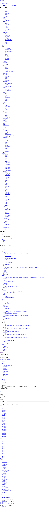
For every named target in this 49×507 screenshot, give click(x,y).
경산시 (2, 448)
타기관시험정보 (9, 337)
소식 (6, 155)
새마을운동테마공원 (8, 90)
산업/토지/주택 (5, 333)
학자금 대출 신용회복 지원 (6, 264)
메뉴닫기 (1, 352)
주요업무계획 (6, 70)
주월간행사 (4, 305)
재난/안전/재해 (5, 332)
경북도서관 (3, 435)
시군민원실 (28, 253)
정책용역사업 (5, 272)
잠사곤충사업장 (7, 164)
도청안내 (4, 314)
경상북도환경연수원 (4, 479)
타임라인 (12, 340)
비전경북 (4, 316)
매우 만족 (3, 404)
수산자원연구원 (7, 175)
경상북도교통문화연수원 (5, 474)
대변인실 (3, 408)
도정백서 (6, 318)
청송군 (2, 449)
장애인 (6, 181)
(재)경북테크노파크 (4, 464)
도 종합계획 (6, 68)
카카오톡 (12, 503)
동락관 (10, 331)
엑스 (10, 503)
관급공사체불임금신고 (38, 257)
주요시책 (4, 276)
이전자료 (7, 303)
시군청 (1, 438)
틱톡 (13, 503)
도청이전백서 (6, 148)
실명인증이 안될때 (5, 351)
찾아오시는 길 (30, 315)
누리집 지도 (4, 346)
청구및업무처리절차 (7, 48)
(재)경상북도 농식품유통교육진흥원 (6, 490)
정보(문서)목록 (6, 55)
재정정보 (6, 158)
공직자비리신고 (7, 36)
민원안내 (4, 252)
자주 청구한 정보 (7, 59)
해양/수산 (4, 327)
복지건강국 (3, 419)
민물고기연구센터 (22, 328)
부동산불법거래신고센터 (44, 257)
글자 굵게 (1, 359)
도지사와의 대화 (7, 20)
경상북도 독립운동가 (8, 134)
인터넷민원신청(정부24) (12, 253)
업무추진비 (4, 271)
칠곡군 (2, 454)
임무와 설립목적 (7, 138)
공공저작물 (4, 273)
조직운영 (4, 319)
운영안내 (6, 98)
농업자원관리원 (24, 325)
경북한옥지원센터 (24, 334)
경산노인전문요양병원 (4, 471)
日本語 (4, 249)
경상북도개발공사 (4, 465)
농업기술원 (3, 424)
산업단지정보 (7, 224)
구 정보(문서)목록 (7, 57)
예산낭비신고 (6, 26)
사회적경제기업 (7, 214)
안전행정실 (3, 412)
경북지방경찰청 (4, 463)
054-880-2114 (3, 497)
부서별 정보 (16, 315)
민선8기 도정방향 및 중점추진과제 (9, 71)
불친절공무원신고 (7, 37)
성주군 (2, 453)
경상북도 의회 (2, 3)
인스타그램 (6, 503)
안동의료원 (3, 484)
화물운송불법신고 (25, 257)
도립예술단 (7, 186)
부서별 (1, 405)
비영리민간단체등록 (7, 106)
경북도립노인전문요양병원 (5, 470)
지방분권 (4, 280)
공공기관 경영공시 (5, 274)
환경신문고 (6, 22)
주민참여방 (3, 372)
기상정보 (6, 191)
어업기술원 (7, 174)
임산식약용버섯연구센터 (8, 170)
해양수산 (7, 328)
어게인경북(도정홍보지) (6, 302)
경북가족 (6, 142)
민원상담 (6, 19)
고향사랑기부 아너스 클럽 (8, 86)
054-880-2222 (10, 497)
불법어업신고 (21, 257)
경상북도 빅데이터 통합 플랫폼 (9, 135)
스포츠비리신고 (12, 258)
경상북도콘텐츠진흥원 (4, 485)
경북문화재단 (3, 481)
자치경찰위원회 (4, 436)
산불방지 (6, 205)
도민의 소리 (4, 290)
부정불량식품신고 (7, 257)
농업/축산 (4, 324)
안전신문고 (7, 29)
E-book (5, 119)
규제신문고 (6, 23)
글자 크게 (4, 359)
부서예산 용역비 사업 (7, 84)
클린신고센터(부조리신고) (8, 35)
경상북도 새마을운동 (5, 287)
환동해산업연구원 (4, 483)
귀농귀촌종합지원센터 (19, 325)
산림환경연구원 (7, 167)
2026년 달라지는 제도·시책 (34, 277)
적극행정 (6, 96)
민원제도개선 (6, 30)
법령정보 (6, 77)
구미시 (2, 444)
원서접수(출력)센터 (8, 208)
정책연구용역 (5, 284)
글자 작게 (6, 359)
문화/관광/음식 (5, 330)
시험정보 (4, 336)
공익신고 (6, 33)
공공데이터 (7, 343)
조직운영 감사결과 (7, 151)
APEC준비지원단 (4, 421)
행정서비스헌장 (5, 278)
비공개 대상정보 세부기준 (8, 49)
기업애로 (6, 225)
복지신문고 (15, 258)
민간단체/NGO (5, 296)
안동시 (2, 443)
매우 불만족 (13, 404)
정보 (6, 203)
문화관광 (6, 184)
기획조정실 (3, 411)
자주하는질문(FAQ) (8, 209)
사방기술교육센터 (4, 434)
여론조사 (4, 295)
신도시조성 (7, 199)
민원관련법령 (25, 253)
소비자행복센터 (7, 215)
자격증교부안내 (7, 13)
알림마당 (6, 112)
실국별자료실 (6, 121)
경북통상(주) (3, 492)
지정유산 (6, 187)
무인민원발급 (6, 16)
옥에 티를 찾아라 (10, 291)
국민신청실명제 (7, 80)
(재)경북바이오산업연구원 (5, 487)
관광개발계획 (13, 277)
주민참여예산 (7, 157)
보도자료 (6, 116)
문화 (8, 331)
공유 (9, 359)
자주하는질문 (6, 14)
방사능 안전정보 (7, 173)
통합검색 (1, 245)
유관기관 (1, 459)
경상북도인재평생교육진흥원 (5, 489)
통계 (9, 343)
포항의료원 (3, 486)
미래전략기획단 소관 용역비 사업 (9, 83)
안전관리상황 (7, 193)
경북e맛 (18, 331)
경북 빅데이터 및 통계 (6, 312)
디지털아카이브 (7, 219)
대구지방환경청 (4, 473)
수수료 (20, 267)
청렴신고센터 (5, 259)
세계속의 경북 (6, 145)
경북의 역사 (8, 311)
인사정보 (6, 114)
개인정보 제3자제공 (7, 117)
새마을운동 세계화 (7, 89)
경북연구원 (3, 466)
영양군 (2, 450)
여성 (6, 180)
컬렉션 (6, 221)
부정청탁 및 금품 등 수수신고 (8, 40)
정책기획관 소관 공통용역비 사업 (9, 82)
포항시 (2, 441)
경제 (3, 338)
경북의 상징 (6, 132)
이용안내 (6, 11)
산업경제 (6, 197)
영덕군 (2, 451)
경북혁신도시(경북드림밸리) (9, 198)
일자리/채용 (7, 216)
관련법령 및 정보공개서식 (8, 51)
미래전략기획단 (4, 410)
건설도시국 (3, 420)
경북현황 (6, 130)
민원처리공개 (6, 42)
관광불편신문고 (7, 24)
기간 (25, 386)
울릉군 (2, 457)
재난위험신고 (6, 27)
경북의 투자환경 (7, 146)
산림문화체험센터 (7, 168)
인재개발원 (3, 423)
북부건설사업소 (4, 432)
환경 (3, 335)
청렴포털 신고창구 (7, 38)
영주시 (2, 445)
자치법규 (4, 279)
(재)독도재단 (3, 480)
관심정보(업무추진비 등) (8, 56)
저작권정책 (4, 349)
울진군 (2, 456)
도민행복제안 (6, 109)
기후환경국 (3, 418)
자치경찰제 (6, 78)
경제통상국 (3, 415)
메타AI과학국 (3, 414)
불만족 (10, 404)
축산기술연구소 (7, 162)
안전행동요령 (7, 192)
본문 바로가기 (2, 0)
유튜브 (1, 503)
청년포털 (6, 126)
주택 (6, 200)
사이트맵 (1, 502)
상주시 (2, 446)
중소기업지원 (7, 213)
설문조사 (6, 52)
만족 (5, 404)
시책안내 (8, 253)
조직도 (5, 139)
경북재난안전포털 (7, 194)
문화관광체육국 (4, 416)
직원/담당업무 (6, 140)
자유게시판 (6, 93)
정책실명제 (6, 79)
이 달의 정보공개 (7, 58)
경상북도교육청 (4, 476)
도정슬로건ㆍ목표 (12, 311)
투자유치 (4, 341)
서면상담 (6, 100)
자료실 (13, 297)
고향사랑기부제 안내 (7, 286)
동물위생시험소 (7, 161)
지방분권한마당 (7, 76)
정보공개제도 (5, 366)
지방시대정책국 (4, 413)
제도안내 (6, 267)
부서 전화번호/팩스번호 (21, 315)
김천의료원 (3, 477)
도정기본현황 (6, 67)
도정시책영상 (5, 283)
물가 (6, 217)
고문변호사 (4, 293)
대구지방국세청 (4, 467)
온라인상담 (13, 292)
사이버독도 (5, 3)
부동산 (9, 334)
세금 (6, 156)
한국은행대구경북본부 (4, 468)
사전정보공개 (5, 268)
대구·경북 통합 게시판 (7, 97)
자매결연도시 (6, 133)
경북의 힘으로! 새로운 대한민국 (8, 5)
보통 (8, 404)
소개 (6, 190)
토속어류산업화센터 (8, 176)
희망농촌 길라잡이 (5, 306)
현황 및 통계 (4, 270)
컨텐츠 (9, 340)
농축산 (7, 325)
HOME (2, 363)
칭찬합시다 (6, 95)
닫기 (0, 458)
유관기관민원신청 (7, 41)
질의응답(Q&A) (7, 210)
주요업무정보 (16, 277)
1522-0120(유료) (4, 501)
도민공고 (13, 291)
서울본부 (3, 431)
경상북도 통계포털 (7, 136)
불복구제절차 (22, 267)
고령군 (2, 452)
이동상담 (6, 99)
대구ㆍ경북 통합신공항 (41, 277)
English (4, 247)
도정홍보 (4, 317)
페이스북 (3, 503)
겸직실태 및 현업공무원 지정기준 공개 (8, 365)
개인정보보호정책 (5, 347)
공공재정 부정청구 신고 (8, 39)
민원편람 (4, 254)
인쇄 (8, 359)
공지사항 (6, 105)
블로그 (8, 503)
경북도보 (6, 115)
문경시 (2, 447)
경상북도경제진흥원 (4, 482)
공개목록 (6, 54)
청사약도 (6, 143)
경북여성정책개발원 (4, 462)
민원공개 (4, 261)
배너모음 (4, 350)
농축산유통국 (3, 417)
